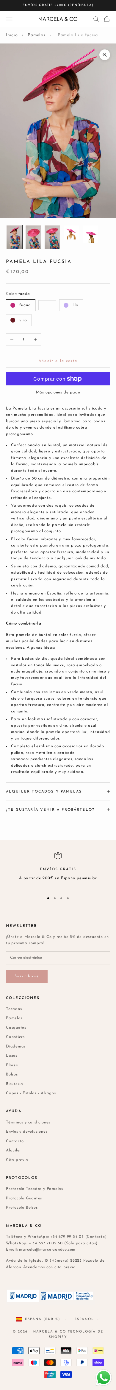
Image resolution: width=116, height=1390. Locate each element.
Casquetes (16, 1028)
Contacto (15, 1141)
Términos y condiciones (28, 1122)
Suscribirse (27, 976)
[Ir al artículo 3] (52, 237)
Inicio (12, 35)
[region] (58, 870)
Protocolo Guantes (24, 1198)
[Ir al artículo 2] (33, 237)
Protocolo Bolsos (21, 1208)
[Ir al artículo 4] (71, 232)
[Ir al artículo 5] (90, 234)
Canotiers (15, 1037)
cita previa (65, 1267)
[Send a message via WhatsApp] (103, 1377)
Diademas (16, 1046)
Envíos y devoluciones (26, 1132)
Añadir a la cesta (58, 361)
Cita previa (17, 1160)
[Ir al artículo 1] (14, 237)
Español (84, 1319)
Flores (12, 1065)
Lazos (11, 1056)
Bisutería (14, 1084)
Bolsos (12, 1074)
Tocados (14, 1009)
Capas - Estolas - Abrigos (31, 1093)
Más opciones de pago (58, 392)
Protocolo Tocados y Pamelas (34, 1189)
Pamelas (36, 35)
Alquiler (13, 1150)
